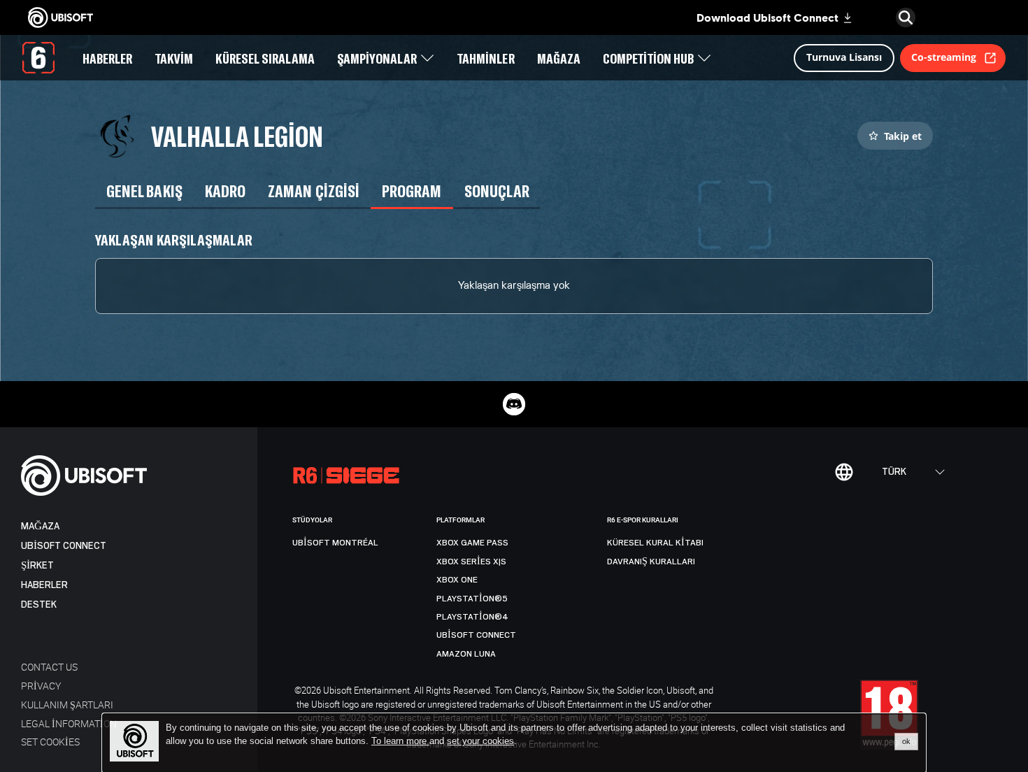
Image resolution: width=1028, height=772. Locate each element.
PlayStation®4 (472, 617)
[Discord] (514, 404)
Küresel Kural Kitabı (655, 543)
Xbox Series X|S (471, 561)
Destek (39, 604)
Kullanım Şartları (67, 704)
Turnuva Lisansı (844, 57)
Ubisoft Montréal (335, 543)
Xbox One (457, 580)
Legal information (69, 723)
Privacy (41, 685)
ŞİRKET (37, 565)
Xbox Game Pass (472, 543)
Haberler (44, 585)
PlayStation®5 (472, 598)
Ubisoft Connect (63, 546)
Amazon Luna (466, 654)
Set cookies (50, 741)
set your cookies (480, 741)
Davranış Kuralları (651, 561)
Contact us (49, 666)
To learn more (400, 741)
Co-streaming (943, 57)
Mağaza (40, 526)
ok (906, 741)
